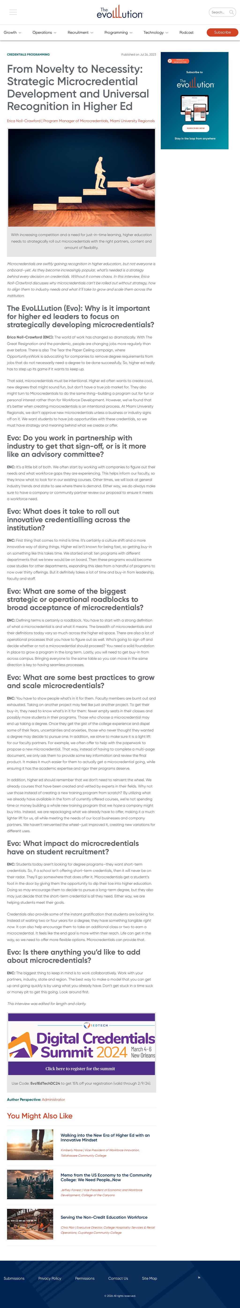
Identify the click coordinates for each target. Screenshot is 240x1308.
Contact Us (118, 1278)
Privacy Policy (49, 1278)
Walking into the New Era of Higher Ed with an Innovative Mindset (105, 1138)
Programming (116, 32)
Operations (42, 32)
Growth (10, 32)
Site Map (149, 1278)
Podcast (187, 32)
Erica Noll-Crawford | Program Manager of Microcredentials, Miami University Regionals (81, 121)
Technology (154, 32)
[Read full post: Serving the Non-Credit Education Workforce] (30, 1225)
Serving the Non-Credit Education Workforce (104, 1217)
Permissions (84, 1278)
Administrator (53, 1099)
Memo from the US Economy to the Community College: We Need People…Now (106, 1177)
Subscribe (222, 32)
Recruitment (78, 32)
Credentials (16, 54)
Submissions (14, 1278)
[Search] (231, 12)
